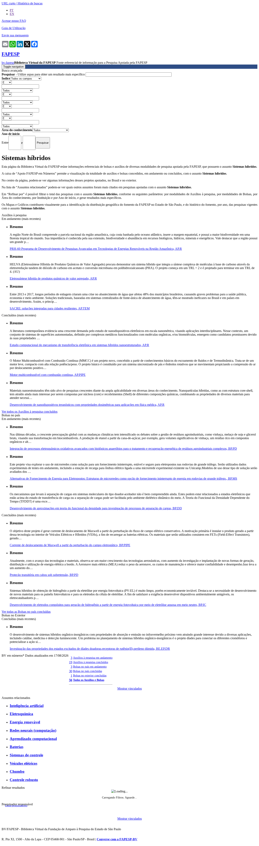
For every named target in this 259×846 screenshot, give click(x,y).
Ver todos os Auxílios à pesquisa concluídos (29, 411)
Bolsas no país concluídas (87, 671)
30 (70, 671)
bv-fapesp (8, 62)
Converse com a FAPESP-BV (117, 839)
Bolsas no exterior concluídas (89, 675)
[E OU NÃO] (7, 82)
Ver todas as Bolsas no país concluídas (26, 611)
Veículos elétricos (23, 763)
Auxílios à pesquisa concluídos (90, 662)
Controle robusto (24, 780)
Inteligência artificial (27, 706)
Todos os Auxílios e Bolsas (88, 680)
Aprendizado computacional (33, 739)
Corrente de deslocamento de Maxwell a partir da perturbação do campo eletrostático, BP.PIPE (70, 545)
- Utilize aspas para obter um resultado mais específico (44, 74)
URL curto (8, 3)
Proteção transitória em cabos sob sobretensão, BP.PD (44, 575)
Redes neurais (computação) (33, 730)
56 (70, 680)
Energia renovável (25, 722)
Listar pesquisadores (16, 805)
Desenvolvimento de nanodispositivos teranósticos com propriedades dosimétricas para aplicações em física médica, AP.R (87, 404)
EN (12, 14)
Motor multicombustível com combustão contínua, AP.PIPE (48, 374)
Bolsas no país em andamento (90, 666)
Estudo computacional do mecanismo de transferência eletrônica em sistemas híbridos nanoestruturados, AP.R (79, 345)
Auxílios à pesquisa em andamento (93, 657)
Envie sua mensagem (15, 35)
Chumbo (17, 771)
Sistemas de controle (26, 755)
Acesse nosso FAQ (14, 20)
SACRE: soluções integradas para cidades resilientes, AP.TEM (50, 308)
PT (12, 10)
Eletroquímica (21, 714)
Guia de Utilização (13, 28)
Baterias (16, 747)
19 (70, 662)
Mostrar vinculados (129, 688)
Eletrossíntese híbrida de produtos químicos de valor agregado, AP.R (53, 278)
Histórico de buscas (30, 3)
